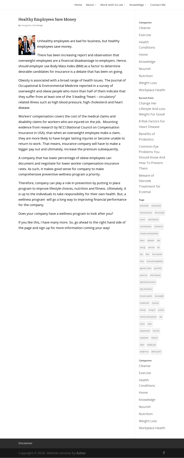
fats (141, 254)
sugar (149, 324)
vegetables (144, 338)
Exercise (145, 35)
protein (161, 310)
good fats (158, 268)
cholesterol (158, 226)
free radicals (157, 254)
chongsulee (26, 25)
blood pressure (146, 213)
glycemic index (145, 268)
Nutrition (146, 76)
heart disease (155, 275)
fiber (147, 254)
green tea (143, 275)
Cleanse (144, 28)
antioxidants (156, 206)
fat (158, 247)
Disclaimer (25, 443)
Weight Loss (148, 83)
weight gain (151, 345)
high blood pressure (148, 282)
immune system (146, 296)
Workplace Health (152, 90)
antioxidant (144, 206)
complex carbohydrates (149, 233)
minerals (155, 303)
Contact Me (158, 5)
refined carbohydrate (148, 317)
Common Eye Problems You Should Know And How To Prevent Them (152, 157)
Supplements (145, 331)
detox (142, 240)
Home (78, 5)
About (90, 5)
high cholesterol (146, 289)
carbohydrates (145, 226)
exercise (151, 247)
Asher (81, 453)
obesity (143, 310)
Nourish (145, 68)
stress (142, 324)
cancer (142, 219)
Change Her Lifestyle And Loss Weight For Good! (152, 108)
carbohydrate (153, 219)
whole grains (156, 351)
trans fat (156, 331)
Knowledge (136, 5)
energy (142, 247)
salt (160, 317)
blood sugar (159, 213)
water (142, 345)
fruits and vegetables (155, 261)
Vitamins (154, 338)
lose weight (159, 296)
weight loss (144, 351)
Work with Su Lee (111, 5)
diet (158, 240)
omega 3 (152, 310)
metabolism (144, 303)
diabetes (150, 240)
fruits (142, 261)
